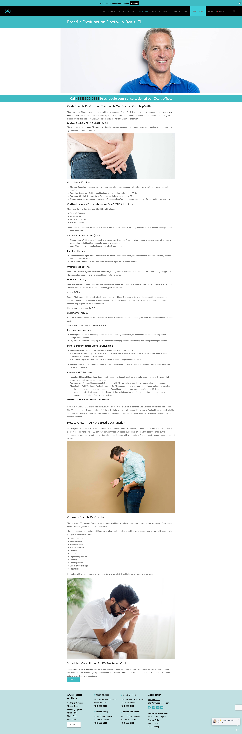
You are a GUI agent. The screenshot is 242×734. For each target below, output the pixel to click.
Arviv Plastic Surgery (157, 716)
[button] (240, 3)
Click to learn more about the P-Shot (82, 308)
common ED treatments (94, 127)
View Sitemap (153, 726)
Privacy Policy (154, 720)
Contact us (125, 672)
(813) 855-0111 (87, 98)
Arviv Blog (71, 719)
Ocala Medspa (129, 694)
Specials (134, 3)
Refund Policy (153, 723)
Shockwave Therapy (77, 312)
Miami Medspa (102, 694)
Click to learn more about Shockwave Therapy (86, 325)
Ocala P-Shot (74, 292)
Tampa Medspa (102, 711)
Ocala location (142, 672)
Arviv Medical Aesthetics (84, 669)
